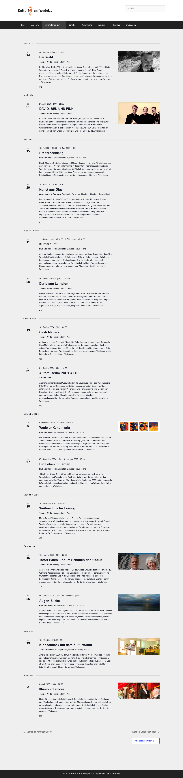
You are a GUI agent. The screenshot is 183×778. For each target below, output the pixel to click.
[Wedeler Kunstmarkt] (139, 426)
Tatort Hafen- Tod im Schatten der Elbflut (70, 559)
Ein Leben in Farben (54, 464)
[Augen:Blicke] (139, 602)
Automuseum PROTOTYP (59, 372)
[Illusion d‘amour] (139, 691)
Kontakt (116, 25)
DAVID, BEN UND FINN (56, 108)
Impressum (131, 25)
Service (101, 25)
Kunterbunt (48, 244)
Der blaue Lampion (53, 283)
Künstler (72, 25)
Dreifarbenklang (51, 153)
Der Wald (46, 57)
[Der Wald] (139, 61)
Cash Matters (49, 332)
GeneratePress (113, 773)
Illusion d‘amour (51, 689)
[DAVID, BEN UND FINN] (139, 113)
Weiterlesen (46, 82)
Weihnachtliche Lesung (57, 508)
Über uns (35, 25)
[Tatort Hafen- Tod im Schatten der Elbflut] (139, 561)
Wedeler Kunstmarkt (54, 427)
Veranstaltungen (52, 25)
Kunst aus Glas (51, 189)
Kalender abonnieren (144, 740)
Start (22, 25)
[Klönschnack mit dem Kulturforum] (139, 646)
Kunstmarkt (87, 25)
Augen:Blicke (49, 600)
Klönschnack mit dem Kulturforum (65, 644)
